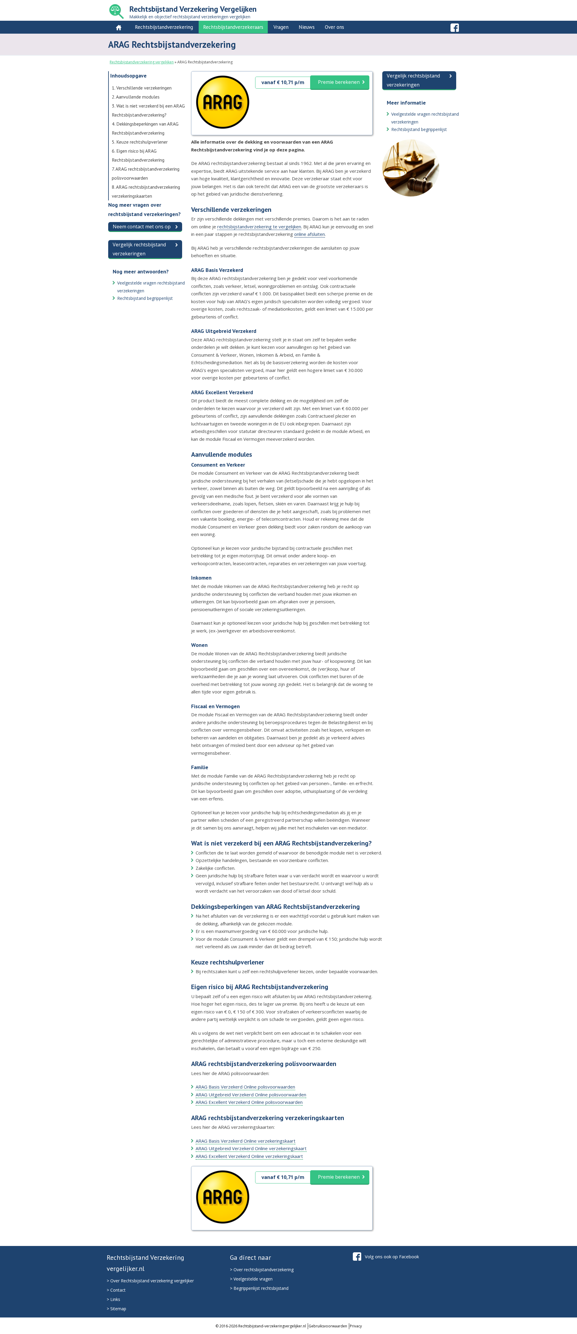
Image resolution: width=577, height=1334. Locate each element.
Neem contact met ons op (142, 226)
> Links (113, 1299)
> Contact (116, 1290)
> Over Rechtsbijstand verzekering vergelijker (150, 1281)
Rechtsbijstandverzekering (164, 27)
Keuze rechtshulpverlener (140, 142)
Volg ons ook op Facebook (392, 1256)
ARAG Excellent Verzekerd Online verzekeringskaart (249, 1156)
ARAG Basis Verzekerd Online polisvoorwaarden (245, 1087)
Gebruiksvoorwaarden (328, 1326)
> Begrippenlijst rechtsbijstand (259, 1288)
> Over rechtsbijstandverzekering (262, 1269)
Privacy (356, 1326)
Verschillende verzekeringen (142, 88)
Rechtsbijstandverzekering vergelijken (142, 62)
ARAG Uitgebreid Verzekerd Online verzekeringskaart (251, 1148)
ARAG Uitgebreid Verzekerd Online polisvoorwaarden (251, 1095)
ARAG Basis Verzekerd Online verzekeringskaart (245, 1141)
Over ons (334, 27)
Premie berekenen (339, 82)
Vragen (280, 27)
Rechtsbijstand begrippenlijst (145, 298)
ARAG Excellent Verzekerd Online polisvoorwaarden (249, 1102)
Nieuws (307, 27)
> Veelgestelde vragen (251, 1279)
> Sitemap (116, 1308)
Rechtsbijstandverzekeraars (233, 27)
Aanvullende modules (136, 97)
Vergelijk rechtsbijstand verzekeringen (139, 249)
